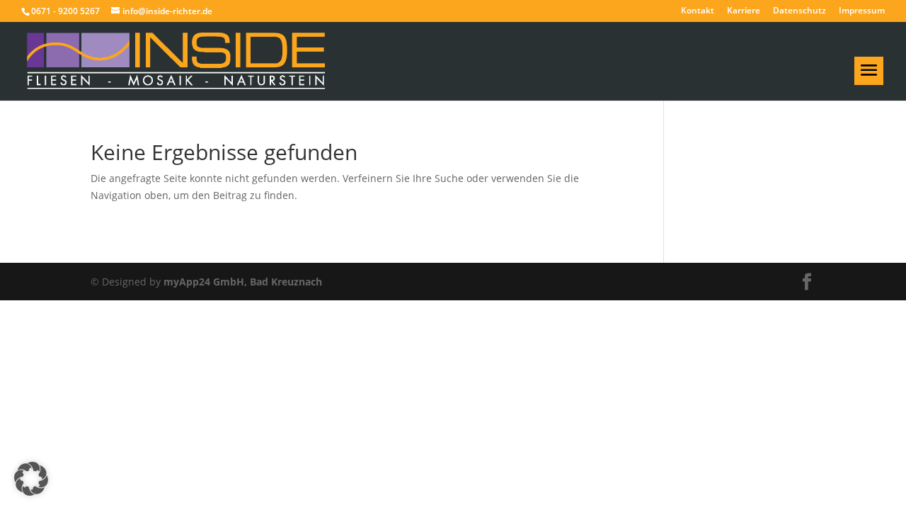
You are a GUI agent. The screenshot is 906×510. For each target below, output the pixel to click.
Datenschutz (799, 11)
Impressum (862, 11)
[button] (31, 479)
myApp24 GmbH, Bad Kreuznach (243, 281)
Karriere (743, 11)
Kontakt (697, 11)
